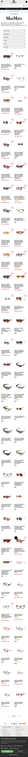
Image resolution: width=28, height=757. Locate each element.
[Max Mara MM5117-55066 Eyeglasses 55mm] (7, 628)
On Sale (17, 732)
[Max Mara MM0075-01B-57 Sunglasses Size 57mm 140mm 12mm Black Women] (7, 56)
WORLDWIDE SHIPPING (14, 8)
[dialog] (14, 747)
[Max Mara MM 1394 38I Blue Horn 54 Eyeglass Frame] (20, 78)
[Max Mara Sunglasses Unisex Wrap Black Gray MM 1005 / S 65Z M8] (7, 430)
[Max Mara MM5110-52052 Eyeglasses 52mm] (7, 474)
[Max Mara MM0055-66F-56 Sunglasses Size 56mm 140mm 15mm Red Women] (7, 100)
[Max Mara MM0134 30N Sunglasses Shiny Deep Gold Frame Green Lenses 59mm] (20, 518)
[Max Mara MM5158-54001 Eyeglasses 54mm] (7, 584)
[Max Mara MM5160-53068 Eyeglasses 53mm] (20, 584)
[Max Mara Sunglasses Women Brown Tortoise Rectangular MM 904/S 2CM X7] (20, 364)
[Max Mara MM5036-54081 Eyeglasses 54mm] (20, 672)
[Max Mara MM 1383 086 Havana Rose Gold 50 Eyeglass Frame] (20, 210)
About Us (5, 729)
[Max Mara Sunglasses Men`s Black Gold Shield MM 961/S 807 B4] (7, 408)
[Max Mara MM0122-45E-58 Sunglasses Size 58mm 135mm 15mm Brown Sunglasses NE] (7, 232)
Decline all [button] (20, 751)
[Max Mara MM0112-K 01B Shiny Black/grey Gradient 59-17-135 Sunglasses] (20, 342)
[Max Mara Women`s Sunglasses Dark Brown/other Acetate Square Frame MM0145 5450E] (20, 540)
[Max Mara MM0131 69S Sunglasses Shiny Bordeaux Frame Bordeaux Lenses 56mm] (7, 540)
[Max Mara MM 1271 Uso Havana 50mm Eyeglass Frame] (20, 56)
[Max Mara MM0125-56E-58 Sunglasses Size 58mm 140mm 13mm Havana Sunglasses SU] (20, 232)
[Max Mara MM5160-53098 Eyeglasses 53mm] (7, 694)
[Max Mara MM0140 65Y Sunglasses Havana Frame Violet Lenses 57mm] (7, 496)
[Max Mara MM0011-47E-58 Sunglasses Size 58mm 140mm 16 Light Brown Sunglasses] (20, 122)
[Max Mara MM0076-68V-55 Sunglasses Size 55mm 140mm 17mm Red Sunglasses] (7, 276)
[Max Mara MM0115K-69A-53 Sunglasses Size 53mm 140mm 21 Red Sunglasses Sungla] (7, 144)
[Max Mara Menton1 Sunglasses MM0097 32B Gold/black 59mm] (7, 122)
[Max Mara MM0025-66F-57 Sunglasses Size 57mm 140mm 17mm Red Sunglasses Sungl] (7, 166)
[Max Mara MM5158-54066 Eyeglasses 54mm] (20, 694)
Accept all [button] (7, 751)
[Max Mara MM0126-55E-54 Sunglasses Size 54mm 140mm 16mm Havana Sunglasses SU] (20, 254)
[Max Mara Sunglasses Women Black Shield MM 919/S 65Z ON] (20, 430)
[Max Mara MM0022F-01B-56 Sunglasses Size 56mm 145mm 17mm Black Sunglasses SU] (7, 210)
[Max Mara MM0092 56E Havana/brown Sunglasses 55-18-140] (7, 518)
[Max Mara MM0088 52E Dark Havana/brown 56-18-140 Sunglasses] (7, 320)
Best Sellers (18, 734)
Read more (6, 743)
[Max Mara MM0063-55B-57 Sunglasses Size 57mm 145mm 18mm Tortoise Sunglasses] (20, 166)
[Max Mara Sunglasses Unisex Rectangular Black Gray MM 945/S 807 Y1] (7, 452)
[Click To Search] (23, 5)
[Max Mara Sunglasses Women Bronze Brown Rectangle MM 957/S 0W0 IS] (20, 452)
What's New (18, 730)
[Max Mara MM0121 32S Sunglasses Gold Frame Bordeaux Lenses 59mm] (20, 474)
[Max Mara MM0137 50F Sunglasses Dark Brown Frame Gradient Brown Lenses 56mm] (7, 562)
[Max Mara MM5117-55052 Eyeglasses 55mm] (7, 672)
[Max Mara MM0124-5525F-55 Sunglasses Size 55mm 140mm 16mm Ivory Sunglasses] (20, 276)
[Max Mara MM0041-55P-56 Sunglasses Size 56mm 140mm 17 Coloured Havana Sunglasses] (20, 100)
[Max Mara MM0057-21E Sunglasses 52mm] (20, 408)
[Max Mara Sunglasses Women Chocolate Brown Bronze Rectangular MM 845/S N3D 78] (7, 386)
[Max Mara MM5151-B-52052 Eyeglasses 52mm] (20, 562)
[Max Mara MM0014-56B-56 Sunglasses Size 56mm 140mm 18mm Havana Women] (7, 188)
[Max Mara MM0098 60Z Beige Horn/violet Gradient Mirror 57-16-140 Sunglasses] (7, 364)
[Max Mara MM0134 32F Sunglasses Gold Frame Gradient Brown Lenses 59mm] (20, 496)
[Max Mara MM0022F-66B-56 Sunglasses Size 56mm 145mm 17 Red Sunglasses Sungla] (7, 78)
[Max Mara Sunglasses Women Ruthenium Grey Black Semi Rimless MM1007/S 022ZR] (20, 386)
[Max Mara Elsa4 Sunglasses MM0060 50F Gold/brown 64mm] (20, 298)
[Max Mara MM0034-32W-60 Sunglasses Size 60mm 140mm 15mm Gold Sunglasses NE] (7, 298)
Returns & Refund (6, 734)
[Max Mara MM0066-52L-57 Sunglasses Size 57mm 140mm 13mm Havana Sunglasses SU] (20, 188)
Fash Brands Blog (20, 729)
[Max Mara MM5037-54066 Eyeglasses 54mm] (7, 650)
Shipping (5, 732)
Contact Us (5, 730)
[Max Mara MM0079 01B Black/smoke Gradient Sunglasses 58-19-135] (7, 342)
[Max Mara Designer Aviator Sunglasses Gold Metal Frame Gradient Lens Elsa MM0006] (20, 144)
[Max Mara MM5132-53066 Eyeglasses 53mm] (20, 650)
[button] (2, 1)
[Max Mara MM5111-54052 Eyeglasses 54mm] (20, 606)
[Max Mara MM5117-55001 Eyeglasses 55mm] (20, 628)
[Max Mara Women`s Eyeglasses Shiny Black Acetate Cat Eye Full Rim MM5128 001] (7, 606)
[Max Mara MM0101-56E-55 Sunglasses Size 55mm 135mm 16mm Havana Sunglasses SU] (7, 254)
